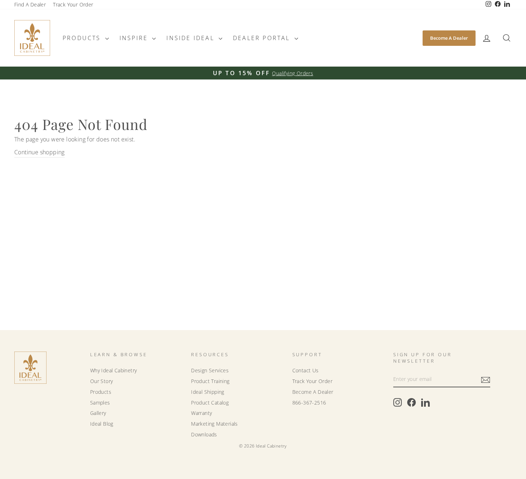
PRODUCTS (83, 38)
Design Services (210, 370)
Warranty (201, 413)
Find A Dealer (30, 4)
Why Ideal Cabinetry (113, 370)
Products (100, 391)
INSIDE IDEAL (191, 38)
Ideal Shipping (207, 391)
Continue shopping (39, 152)
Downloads (204, 434)
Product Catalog (210, 402)
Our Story (101, 381)
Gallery (98, 413)
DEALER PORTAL (263, 38)
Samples (100, 402)
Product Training (210, 381)
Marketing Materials (214, 423)
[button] (486, 38)
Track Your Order (73, 4)
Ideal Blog (101, 423)
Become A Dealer (449, 38)
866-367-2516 (309, 402)
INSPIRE (135, 38)
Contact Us (305, 370)
